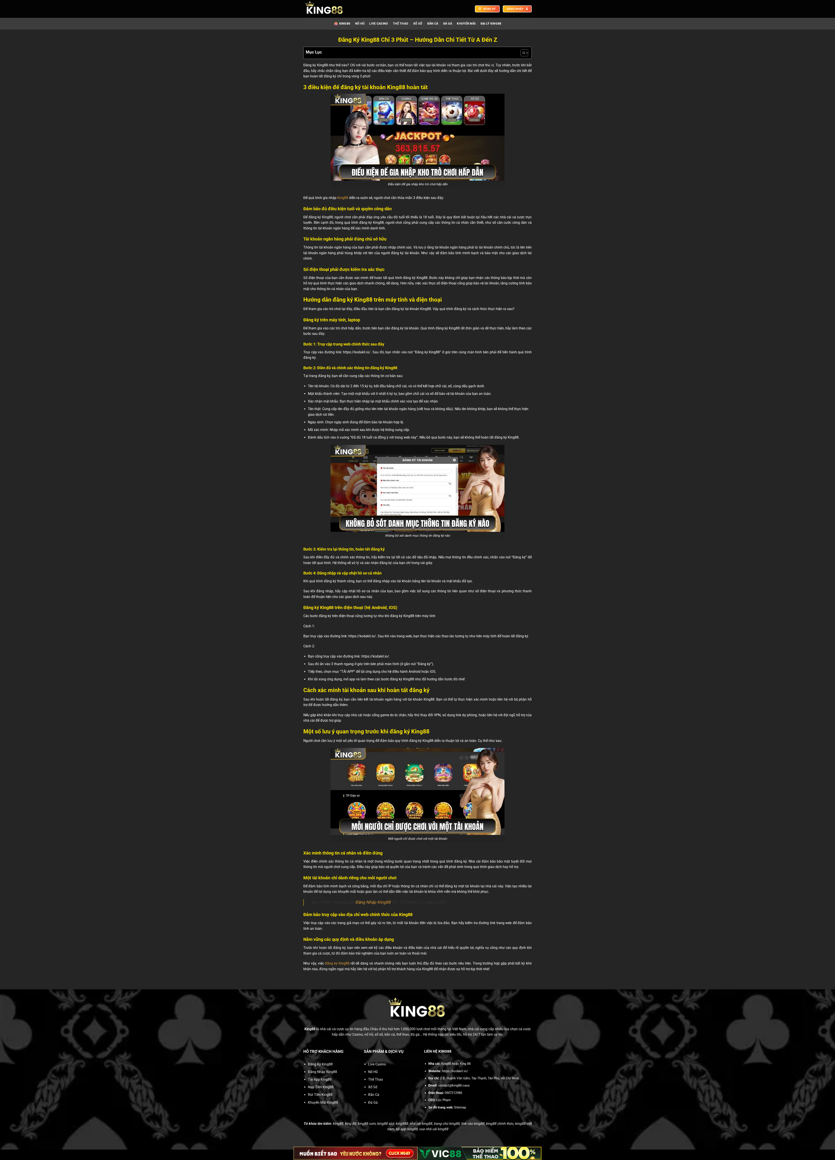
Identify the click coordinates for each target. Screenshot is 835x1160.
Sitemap (460, 1107)
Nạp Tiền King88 (321, 1087)
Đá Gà (447, 23)
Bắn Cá (432, 23)
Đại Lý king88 (491, 23)
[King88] (325, 9)
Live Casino (378, 23)
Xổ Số (417, 23)
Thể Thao (400, 23)
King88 (344, 23)
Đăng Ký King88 (320, 1064)
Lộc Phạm (443, 1100)
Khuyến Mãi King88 (323, 1102)
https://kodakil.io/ (455, 1071)
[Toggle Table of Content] (522, 53)
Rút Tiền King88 (320, 1095)
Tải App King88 (320, 1079)
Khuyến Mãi (466, 23)
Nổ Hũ (359, 23)
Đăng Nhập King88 (373, 902)
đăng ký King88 (337, 963)
